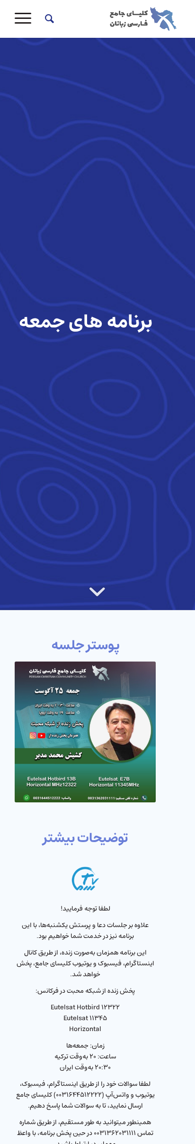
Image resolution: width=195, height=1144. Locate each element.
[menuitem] (48, 19)
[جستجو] (48, 19)
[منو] (26, 19)
